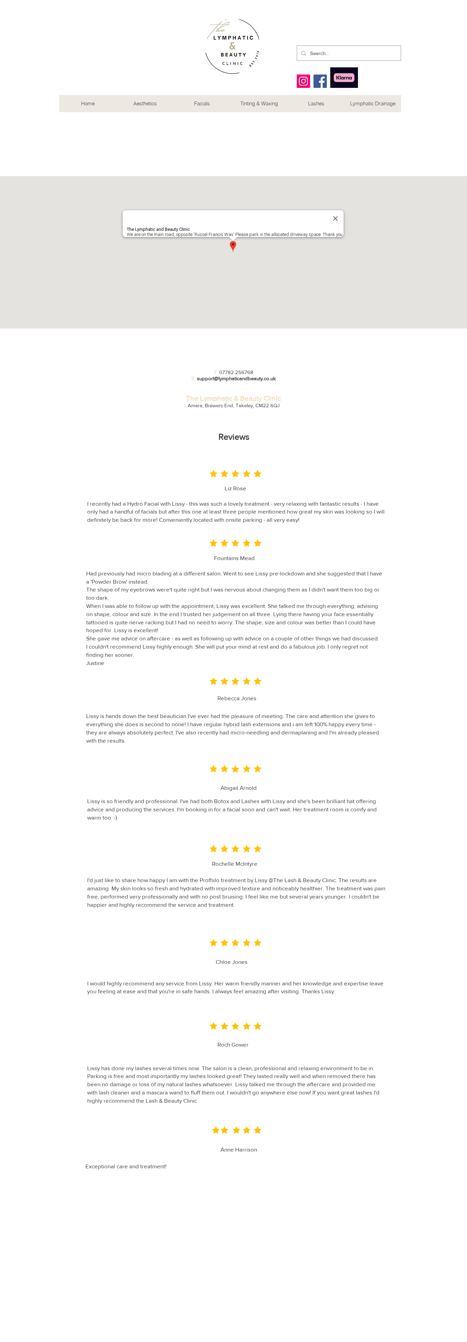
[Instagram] (303, 81)
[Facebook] (320, 81)
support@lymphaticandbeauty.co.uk (236, 378)
